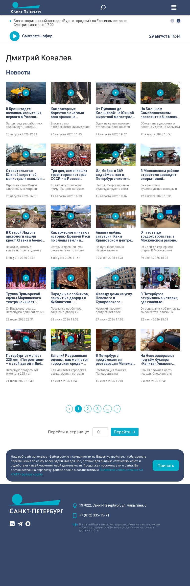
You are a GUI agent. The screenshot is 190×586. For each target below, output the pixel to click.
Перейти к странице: (68, 431)
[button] (178, 21)
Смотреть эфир (37, 36)
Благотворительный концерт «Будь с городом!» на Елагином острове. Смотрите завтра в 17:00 (70, 23)
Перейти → (125, 431)
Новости (18, 72)
